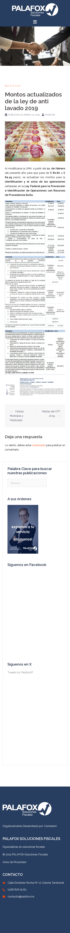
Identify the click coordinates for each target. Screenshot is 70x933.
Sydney (44, 927)
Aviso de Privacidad (14, 862)
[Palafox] (35, 9)
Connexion (50, 826)
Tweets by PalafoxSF (20, 672)
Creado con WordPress (16, 927)
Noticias (13, 86)
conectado (38, 445)
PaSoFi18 (50, 115)
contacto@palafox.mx (21, 896)
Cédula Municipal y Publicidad (17, 416)
